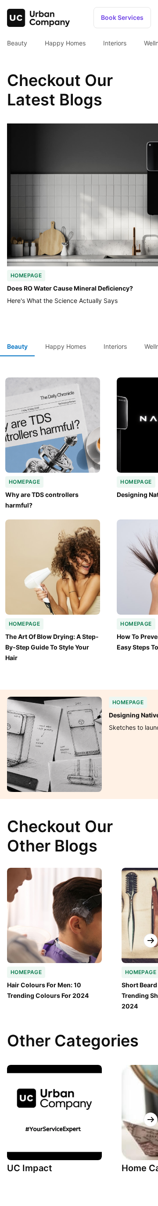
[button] (122, 17)
